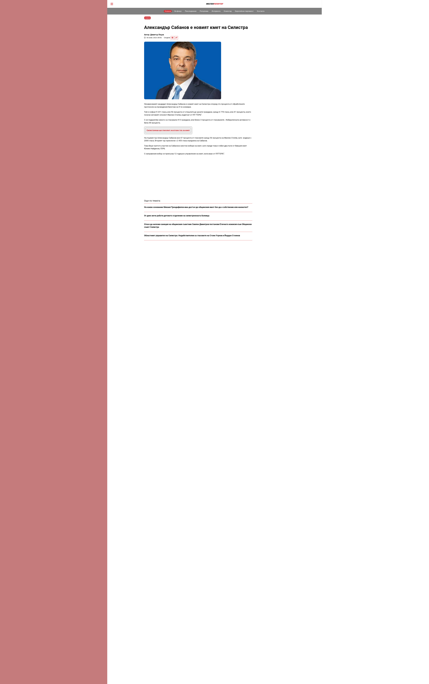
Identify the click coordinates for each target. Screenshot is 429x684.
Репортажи (204, 11)
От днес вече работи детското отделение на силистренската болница (176, 215)
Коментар (228, 11)
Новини (168, 11)
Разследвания (190, 11)
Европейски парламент (244, 11)
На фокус (178, 11)
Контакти (260, 11)
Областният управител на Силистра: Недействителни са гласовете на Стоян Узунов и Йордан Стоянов (192, 235)
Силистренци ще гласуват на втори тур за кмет (168, 130)
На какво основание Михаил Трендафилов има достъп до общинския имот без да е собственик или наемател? (196, 207)
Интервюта (216, 11)
